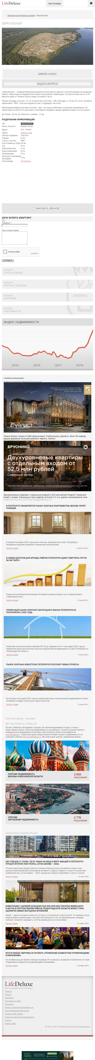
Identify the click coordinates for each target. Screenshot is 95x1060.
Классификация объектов (17, 1011)
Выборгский (26, 133)
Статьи (8, 1020)
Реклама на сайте (13, 1001)
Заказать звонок (47, 208)
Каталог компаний (10, 297)
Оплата (8, 994)
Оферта (8, 991)
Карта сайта (10, 1023)
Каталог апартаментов (12, 310)
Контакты (9, 1004)
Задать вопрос (47, 83)
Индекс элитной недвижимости (19, 1007)
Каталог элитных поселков (15, 284)
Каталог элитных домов (13, 271)
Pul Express (26, 161)
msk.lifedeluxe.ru (13, 734)
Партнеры (9, 998)
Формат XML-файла (14, 1014)
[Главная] (5, 15)
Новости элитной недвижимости (19, 1017)
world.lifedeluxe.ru (33, 737)
